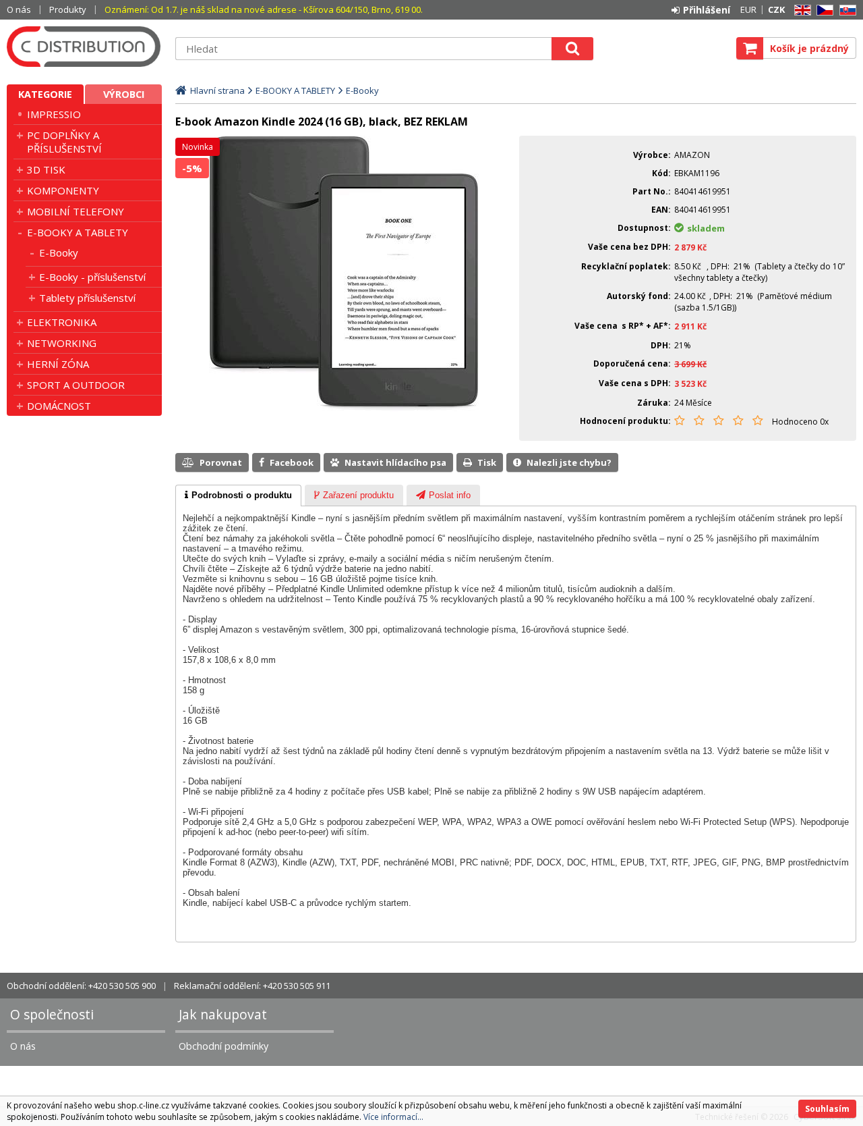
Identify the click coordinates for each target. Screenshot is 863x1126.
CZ (822, 10)
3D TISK (46, 169)
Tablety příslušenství (87, 297)
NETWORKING (61, 343)
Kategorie (45, 94)
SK (845, 10)
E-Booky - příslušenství (92, 277)
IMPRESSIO (54, 114)
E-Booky (58, 252)
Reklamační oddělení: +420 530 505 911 (252, 986)
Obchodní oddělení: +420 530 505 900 (81, 986)
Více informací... (393, 1117)
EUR (748, 9)
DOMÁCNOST (59, 405)
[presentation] (238, 495)
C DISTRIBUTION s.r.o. (84, 46)
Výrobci (123, 94)
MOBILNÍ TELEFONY (75, 211)
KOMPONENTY (63, 190)
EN (800, 10)
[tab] (238, 495)
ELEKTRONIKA (61, 322)
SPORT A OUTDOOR (76, 385)
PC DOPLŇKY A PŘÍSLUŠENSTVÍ (64, 141)
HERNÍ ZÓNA (58, 364)
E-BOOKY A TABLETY (77, 232)
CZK (776, 9)
